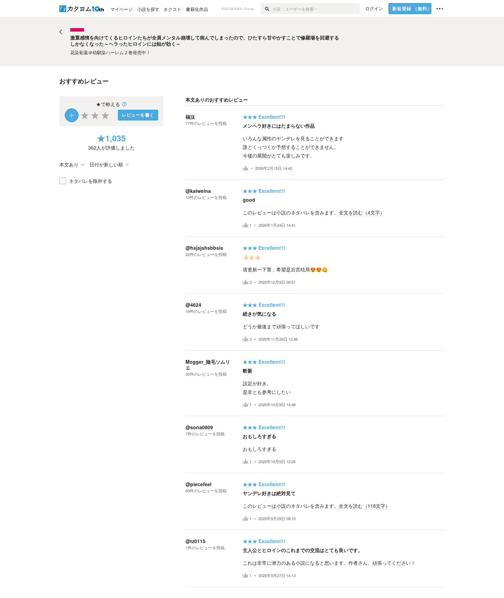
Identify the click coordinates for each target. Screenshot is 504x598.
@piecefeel (198, 484)
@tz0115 (195, 541)
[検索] (267, 8)
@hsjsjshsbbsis (204, 247)
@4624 (193, 304)
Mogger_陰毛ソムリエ (207, 364)
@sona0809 (199, 427)
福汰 (190, 116)
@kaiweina (198, 190)
